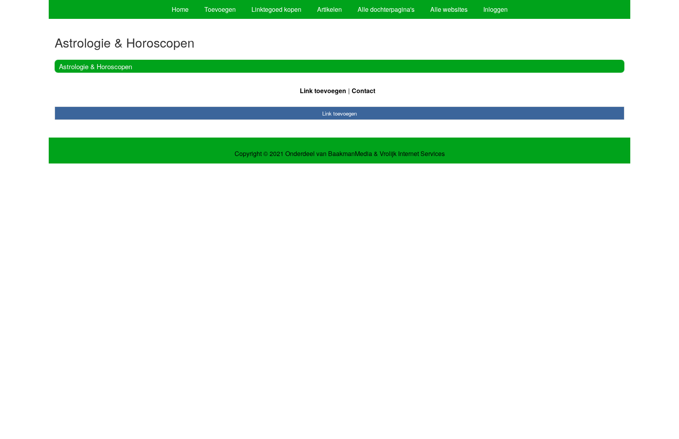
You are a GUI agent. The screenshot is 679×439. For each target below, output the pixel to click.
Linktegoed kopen (276, 9)
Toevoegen (220, 9)
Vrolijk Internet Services (412, 154)
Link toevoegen (323, 90)
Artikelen (329, 9)
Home (180, 9)
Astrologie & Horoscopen (95, 66)
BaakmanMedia (350, 154)
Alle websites (449, 9)
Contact (363, 90)
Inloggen (495, 9)
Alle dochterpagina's (386, 9)
